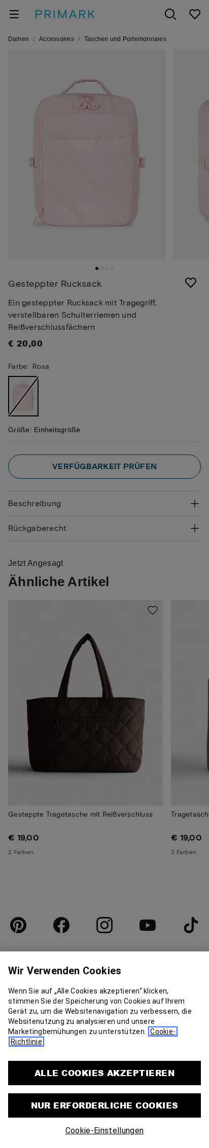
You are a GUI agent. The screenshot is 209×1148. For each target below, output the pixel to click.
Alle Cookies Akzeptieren (104, 1073)
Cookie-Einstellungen (104, 1130)
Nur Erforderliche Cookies (105, 1105)
